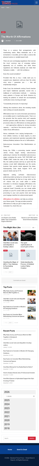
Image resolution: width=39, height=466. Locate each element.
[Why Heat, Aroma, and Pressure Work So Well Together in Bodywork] (32, 293)
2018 (7, 428)
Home (10, 449)
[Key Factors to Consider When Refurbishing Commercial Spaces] (32, 317)
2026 (7, 392)
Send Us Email (22, 449)
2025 (7, 400)
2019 (7, 424)
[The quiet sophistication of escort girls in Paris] (28, 235)
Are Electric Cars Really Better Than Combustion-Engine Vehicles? (9, 219)
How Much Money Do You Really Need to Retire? (18, 367)
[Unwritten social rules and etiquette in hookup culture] (10, 235)
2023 (7, 408)
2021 (7, 416)
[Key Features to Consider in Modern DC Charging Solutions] (32, 309)
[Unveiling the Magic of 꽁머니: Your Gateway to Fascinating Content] (10, 255)
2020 (7, 420)
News (3, 32)
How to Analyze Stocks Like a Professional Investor (19, 373)
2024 (7, 404)
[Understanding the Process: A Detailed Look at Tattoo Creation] (28, 255)
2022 (7, 412)
